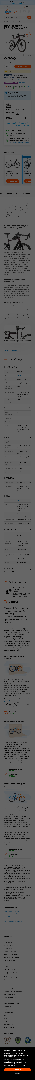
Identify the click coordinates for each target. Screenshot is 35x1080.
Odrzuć (17, 1073)
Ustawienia (17, 1077)
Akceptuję (17, 1070)
